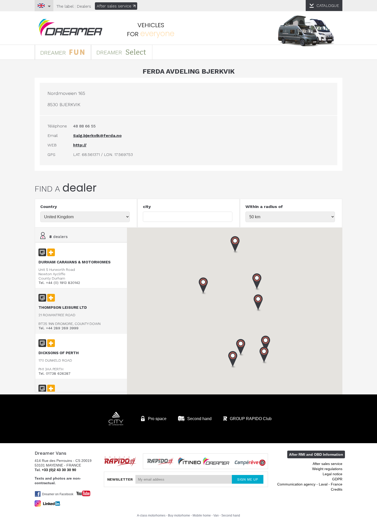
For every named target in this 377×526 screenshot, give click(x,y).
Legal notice (332, 474)
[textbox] (187, 217)
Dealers (84, 6)
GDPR (337, 479)
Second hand (230, 515)
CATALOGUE (327, 5)
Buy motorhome (179, 515)
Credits (336, 489)
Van (216, 515)
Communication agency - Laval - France (309, 484)
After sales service (114, 6)
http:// (79, 145)
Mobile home (202, 515)
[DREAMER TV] (80, 492)
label (64, 6)
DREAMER (54, 52)
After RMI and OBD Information (316, 454)
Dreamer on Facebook (57, 494)
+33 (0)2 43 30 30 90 (59, 470)
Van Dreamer (70, 27)
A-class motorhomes (151, 515)
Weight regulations (327, 469)
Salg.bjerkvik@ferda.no (97, 135)
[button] (257, 282)
